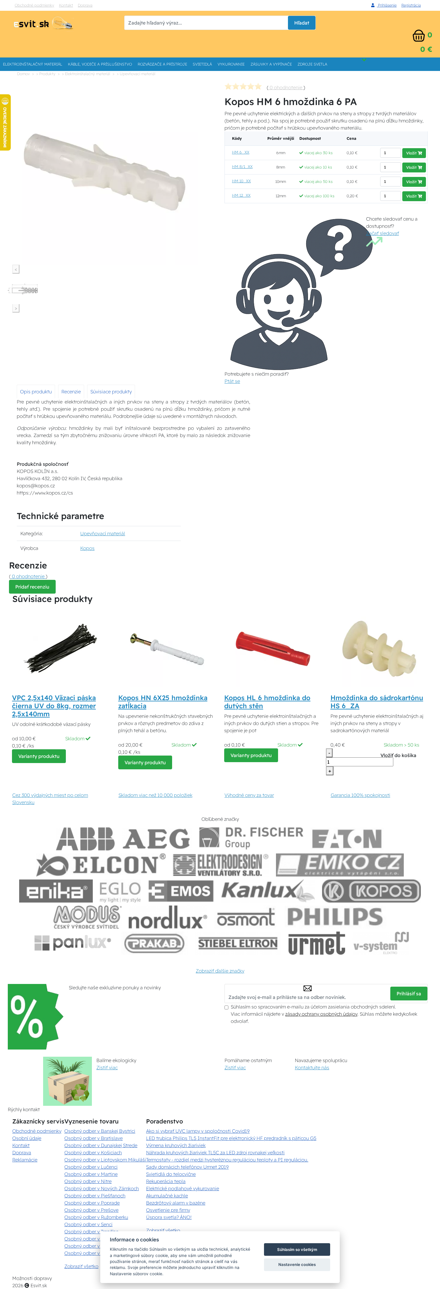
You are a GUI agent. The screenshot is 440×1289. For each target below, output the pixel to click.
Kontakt (66, 5)
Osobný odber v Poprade (92, 1203)
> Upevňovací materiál (136, 73)
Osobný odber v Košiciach (93, 1152)
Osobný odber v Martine (91, 1174)
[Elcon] (101, 864)
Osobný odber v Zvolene (91, 1246)
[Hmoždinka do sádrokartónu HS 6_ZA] (379, 649)
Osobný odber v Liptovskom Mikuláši (105, 1160)
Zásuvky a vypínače (271, 64)
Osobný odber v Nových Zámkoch (101, 1188)
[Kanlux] (268, 891)
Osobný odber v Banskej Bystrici (99, 1131)
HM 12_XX (241, 195)
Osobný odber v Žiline (88, 1253)
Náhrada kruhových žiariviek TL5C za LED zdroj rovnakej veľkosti (215, 1152)
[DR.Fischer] (251, 838)
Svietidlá (202, 64)
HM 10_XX (241, 180)
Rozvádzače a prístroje (162, 64)
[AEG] (157, 838)
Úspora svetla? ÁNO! (169, 1217)
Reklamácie (24, 1160)
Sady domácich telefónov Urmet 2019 (187, 1167)
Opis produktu (36, 392)
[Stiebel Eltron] (238, 943)
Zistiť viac (107, 1067)
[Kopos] (371, 891)
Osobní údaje (26, 1138)
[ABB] (85, 838)
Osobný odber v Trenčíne (91, 1232)
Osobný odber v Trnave (89, 1239)
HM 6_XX (240, 152)
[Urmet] (317, 943)
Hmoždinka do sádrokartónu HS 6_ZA (376, 702)
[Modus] (87, 917)
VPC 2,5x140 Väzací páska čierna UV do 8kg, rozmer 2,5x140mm (54, 706)
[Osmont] (245, 917)
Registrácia (411, 5)
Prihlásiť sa (409, 994)
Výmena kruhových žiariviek (176, 1145)
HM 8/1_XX (242, 166)
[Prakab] (154, 943)
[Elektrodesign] (221, 864)
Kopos (87, 548)
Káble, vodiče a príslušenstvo (100, 64)
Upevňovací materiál (102, 533)
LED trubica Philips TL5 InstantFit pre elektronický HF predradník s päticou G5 (231, 1138)
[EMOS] (181, 891)
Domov (23, 73)
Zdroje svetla (312, 64)
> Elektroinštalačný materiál (86, 73)
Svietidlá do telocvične (171, 1174)
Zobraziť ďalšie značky (220, 971)
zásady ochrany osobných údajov (321, 1014)
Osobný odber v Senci (88, 1224)
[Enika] (56, 891)
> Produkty (45, 73)
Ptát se (232, 381)
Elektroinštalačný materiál (32, 64)
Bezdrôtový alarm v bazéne (175, 1203)
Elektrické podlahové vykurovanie (182, 1188)
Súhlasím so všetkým (297, 1249)
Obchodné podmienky (34, 5)
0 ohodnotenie (286, 87)
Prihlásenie (387, 5)
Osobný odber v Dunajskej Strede (100, 1145)
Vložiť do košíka (398, 755)
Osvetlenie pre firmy (168, 1210)
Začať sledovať (382, 233)
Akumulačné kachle (167, 1196)
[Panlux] (72, 943)
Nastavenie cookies (297, 1264)
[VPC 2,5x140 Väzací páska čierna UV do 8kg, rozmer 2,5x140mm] (60, 649)
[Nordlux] (168, 917)
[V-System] (380, 943)
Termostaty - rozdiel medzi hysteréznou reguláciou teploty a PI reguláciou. (227, 1160)
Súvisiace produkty (111, 392)
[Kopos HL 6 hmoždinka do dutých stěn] (273, 649)
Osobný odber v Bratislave (93, 1138)
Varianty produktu (39, 756)
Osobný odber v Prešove (91, 1210)
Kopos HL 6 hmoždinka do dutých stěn (267, 702)
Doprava (85, 5)
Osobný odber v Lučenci (91, 1167)
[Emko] (340, 864)
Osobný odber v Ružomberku (96, 1217)
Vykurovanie (231, 64)
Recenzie (71, 392)
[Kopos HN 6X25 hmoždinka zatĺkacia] (167, 649)
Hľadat (301, 23)
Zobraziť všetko (81, 1266)
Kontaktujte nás (312, 1067)
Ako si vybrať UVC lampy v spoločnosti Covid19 (198, 1131)
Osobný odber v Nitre (88, 1181)
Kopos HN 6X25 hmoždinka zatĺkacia (162, 702)
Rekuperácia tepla (166, 1181)
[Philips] (335, 917)
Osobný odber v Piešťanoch (94, 1196)
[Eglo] (120, 891)
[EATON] (347, 838)
